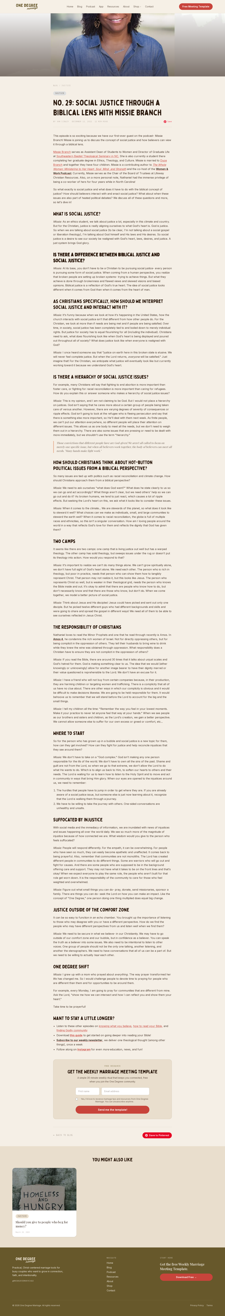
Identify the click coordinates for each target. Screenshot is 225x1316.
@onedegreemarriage (23, 1281)
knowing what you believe (115, 1026)
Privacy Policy (197, 1305)
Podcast (90, 6)
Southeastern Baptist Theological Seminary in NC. (87, 156)
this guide (76, 1035)
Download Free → (186, 1277)
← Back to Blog (63, 1135)
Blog (79, 6)
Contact (149, 6)
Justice (66, 86)
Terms (209, 1305)
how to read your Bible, (148, 1026)
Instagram (84, 1049)
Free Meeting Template (195, 6)
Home (70, 6)
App (101, 6)
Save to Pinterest (159, 1135)
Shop (137, 6)
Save (169, 122)
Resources (113, 6)
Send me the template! (112, 1109)
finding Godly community (71, 1030)
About (126, 6)
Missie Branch (62, 152)
